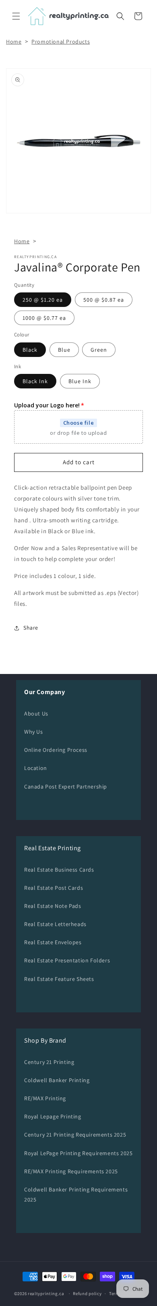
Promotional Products (60, 41)
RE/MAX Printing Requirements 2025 (71, 1171)
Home (13, 41)
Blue (64, 349)
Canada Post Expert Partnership (65, 786)
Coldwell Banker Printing (56, 1080)
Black (30, 349)
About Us (36, 713)
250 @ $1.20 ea (43, 299)
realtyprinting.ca (46, 1293)
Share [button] (30, 627)
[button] (16, 16)
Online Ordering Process (55, 749)
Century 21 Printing (49, 1062)
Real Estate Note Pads (52, 906)
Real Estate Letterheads (55, 924)
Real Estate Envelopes (53, 942)
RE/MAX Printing (45, 1098)
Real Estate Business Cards (59, 869)
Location (35, 768)
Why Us (33, 731)
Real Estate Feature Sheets (59, 979)
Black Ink (35, 381)
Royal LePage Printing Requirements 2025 (78, 1153)
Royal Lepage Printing (52, 1116)
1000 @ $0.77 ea (44, 317)
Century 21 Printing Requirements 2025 (75, 1134)
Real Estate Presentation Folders (67, 960)
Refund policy (87, 1293)
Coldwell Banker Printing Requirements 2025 (76, 1194)
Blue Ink (79, 381)
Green (99, 349)
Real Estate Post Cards (53, 887)
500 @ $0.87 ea (103, 299)
